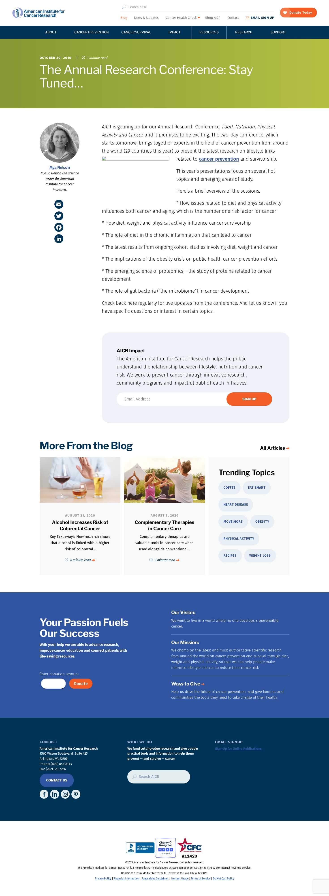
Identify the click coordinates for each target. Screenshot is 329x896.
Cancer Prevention (91, 32)
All (272, 448)
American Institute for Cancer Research (38, 13)
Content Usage (180, 878)
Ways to (185, 684)
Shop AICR (212, 18)
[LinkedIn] (58, 238)
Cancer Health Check (181, 18)
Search (124, 6)
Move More (233, 522)
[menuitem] (123, 17)
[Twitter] (58, 215)
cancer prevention (219, 159)
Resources (209, 32)
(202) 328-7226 (56, 769)
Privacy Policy (103, 878)
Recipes (230, 556)
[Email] (58, 204)
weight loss (260, 556)
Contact (233, 18)
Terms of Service (200, 878)
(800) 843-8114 (61, 764)
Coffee (229, 488)
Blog (123, 18)
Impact (174, 32)
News (146, 18)
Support (278, 32)
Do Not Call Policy (223, 878)
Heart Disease (236, 505)
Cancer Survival (136, 32)
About (50, 32)
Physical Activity (239, 539)
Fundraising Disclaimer (155, 878)
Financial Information (126, 878)
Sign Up (262, 18)
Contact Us (56, 780)
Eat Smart (256, 488)
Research (243, 32)
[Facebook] (58, 227)
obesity (262, 522)
